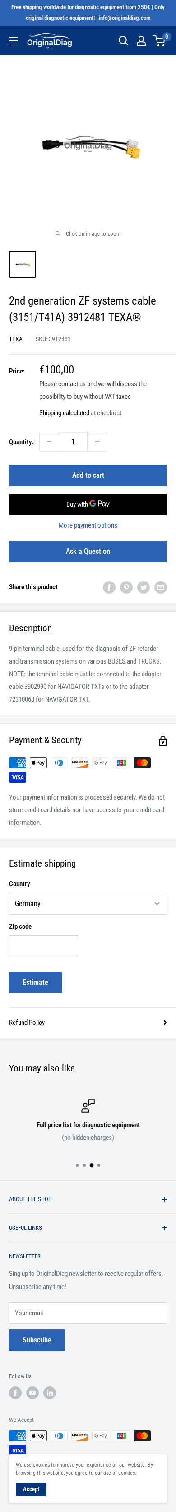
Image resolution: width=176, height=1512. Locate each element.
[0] (159, 40)
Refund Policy (27, 1022)
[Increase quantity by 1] (97, 441)
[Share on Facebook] (109, 587)
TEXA (16, 339)
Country (19, 884)
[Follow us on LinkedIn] (49, 1392)
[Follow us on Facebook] (15, 1392)
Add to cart (88, 475)
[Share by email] (160, 587)
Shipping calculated (64, 413)
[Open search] (124, 41)
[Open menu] (13, 40)
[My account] (141, 41)
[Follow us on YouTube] (32, 1392)
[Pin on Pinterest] (126, 587)
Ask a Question (88, 551)
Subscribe (37, 1340)
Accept (31, 1489)
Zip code (20, 926)
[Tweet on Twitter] (143, 587)
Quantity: (21, 442)
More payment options (88, 525)
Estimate (35, 982)
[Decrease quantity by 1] (49, 441)
